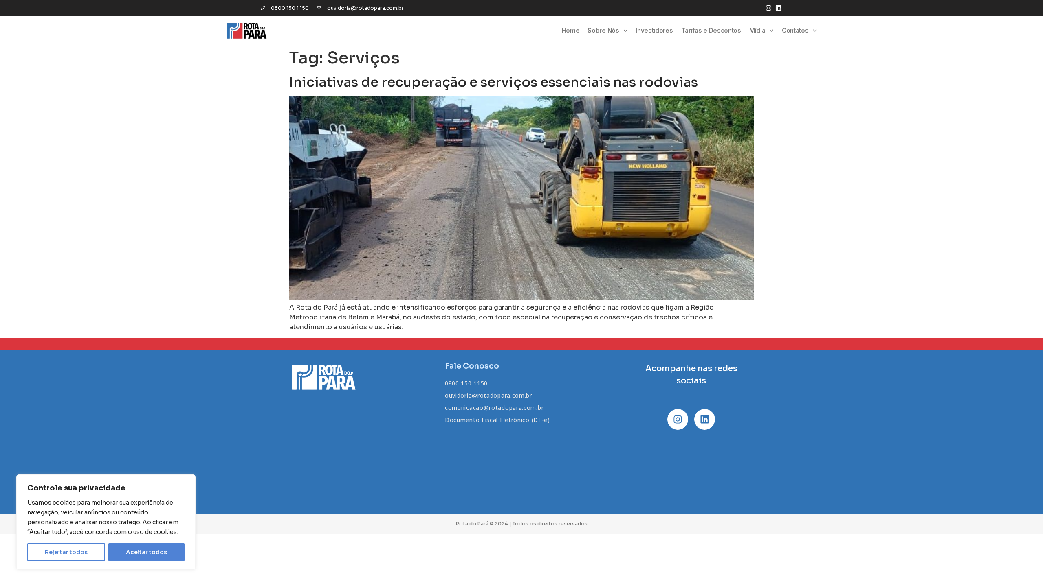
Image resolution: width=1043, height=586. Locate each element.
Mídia (757, 30)
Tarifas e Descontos (711, 30)
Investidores (654, 30)
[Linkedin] (778, 8)
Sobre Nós (603, 30)
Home (571, 30)
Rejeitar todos (66, 552)
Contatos (795, 30)
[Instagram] (768, 8)
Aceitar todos (146, 552)
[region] (106, 522)
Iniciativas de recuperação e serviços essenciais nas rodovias (493, 82)
